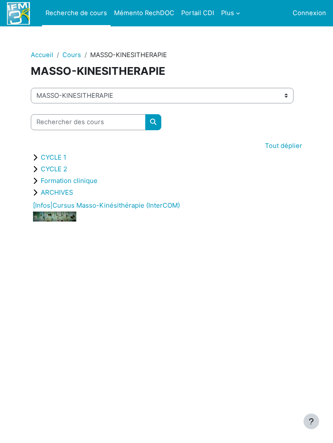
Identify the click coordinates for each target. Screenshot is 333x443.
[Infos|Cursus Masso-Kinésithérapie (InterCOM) (106, 205)
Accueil (42, 55)
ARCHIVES (57, 192)
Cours (71, 55)
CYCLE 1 (53, 157)
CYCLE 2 (54, 169)
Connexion (309, 13)
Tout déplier (283, 146)
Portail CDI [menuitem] (197, 13)
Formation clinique (69, 181)
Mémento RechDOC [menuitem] (144, 13)
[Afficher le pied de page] (311, 421)
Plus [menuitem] (227, 13)
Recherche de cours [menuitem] (76, 13)
